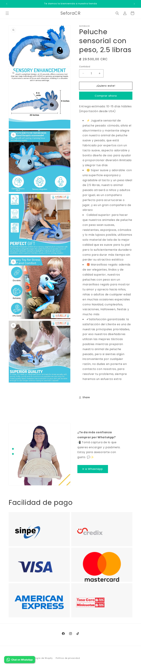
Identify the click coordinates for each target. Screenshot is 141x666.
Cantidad (84, 66)
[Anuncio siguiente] (134, 4)
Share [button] (86, 397)
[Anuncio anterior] (6, 4)
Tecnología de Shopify (40, 658)
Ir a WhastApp (93, 469)
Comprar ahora (106, 95)
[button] (7, 13)
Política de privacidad (68, 658)
